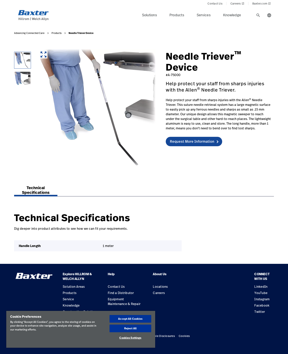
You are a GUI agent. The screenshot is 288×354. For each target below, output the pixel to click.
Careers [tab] (237, 3)
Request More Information (192, 141)
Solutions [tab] (149, 15)
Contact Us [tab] (214, 3)
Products (57, 33)
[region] (80, 329)
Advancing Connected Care (29, 33)
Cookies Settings (130, 337)
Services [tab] (204, 15)
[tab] (258, 15)
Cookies (184, 336)
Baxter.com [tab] (261, 3)
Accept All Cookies (130, 318)
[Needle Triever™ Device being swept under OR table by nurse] (22, 79)
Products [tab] (176, 15)
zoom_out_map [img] (43, 54)
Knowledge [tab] (232, 15)
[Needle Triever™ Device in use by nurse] (22, 60)
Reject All (130, 328)
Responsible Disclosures (158, 336)
